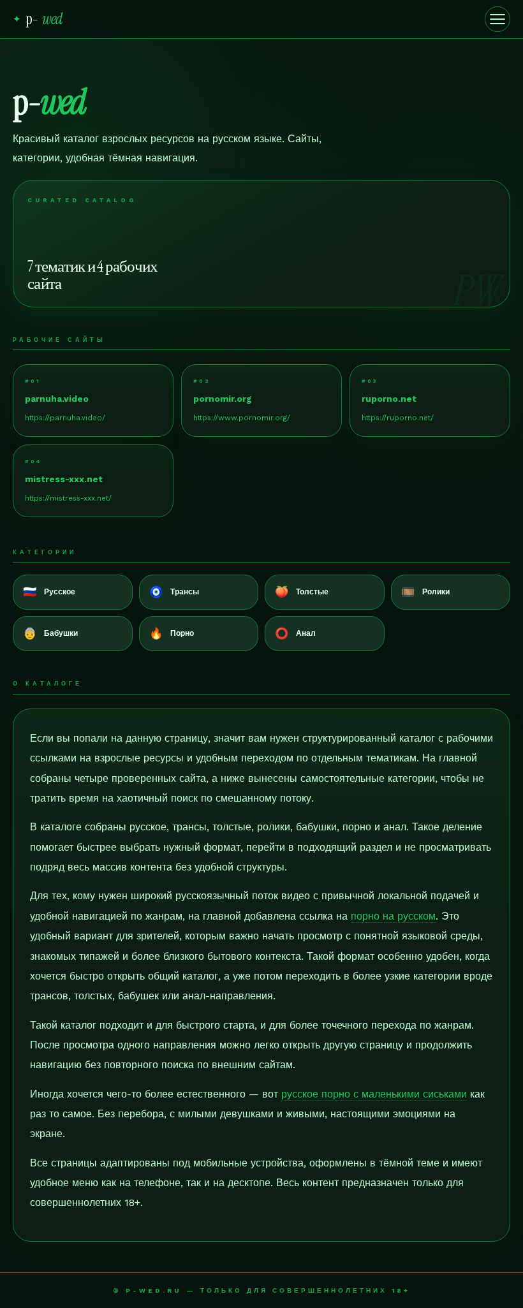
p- (38, 19)
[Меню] (497, 19)
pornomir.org (222, 398)
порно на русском (393, 916)
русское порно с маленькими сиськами (374, 1094)
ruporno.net (389, 398)
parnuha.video (57, 398)
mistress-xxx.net (64, 479)
